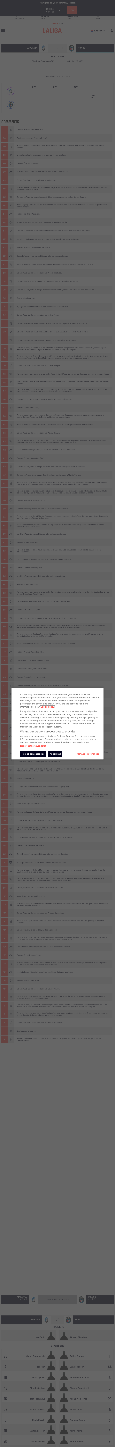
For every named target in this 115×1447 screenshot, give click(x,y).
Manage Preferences (88, 754)
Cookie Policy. (47, 707)
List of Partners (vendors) (33, 746)
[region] (58, 723)
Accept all (55, 754)
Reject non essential (33, 754)
